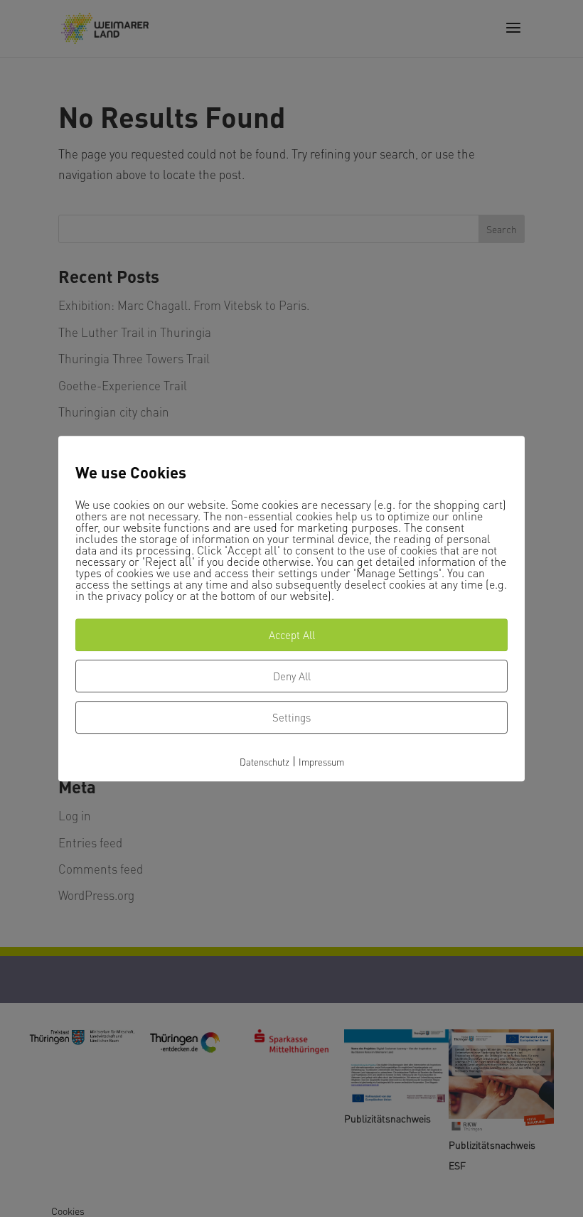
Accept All (292, 635)
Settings (291, 717)
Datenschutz (264, 762)
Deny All (292, 676)
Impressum (321, 762)
